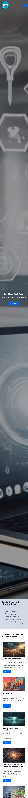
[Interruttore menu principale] (25, 5)
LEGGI (6, 671)
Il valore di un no (8, 693)
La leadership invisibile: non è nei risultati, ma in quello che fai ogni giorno (13, 766)
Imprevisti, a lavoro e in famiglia (11, 729)
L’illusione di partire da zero (12, 659)
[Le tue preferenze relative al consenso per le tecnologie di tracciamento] (25, 795)
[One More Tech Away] (5, 5)
